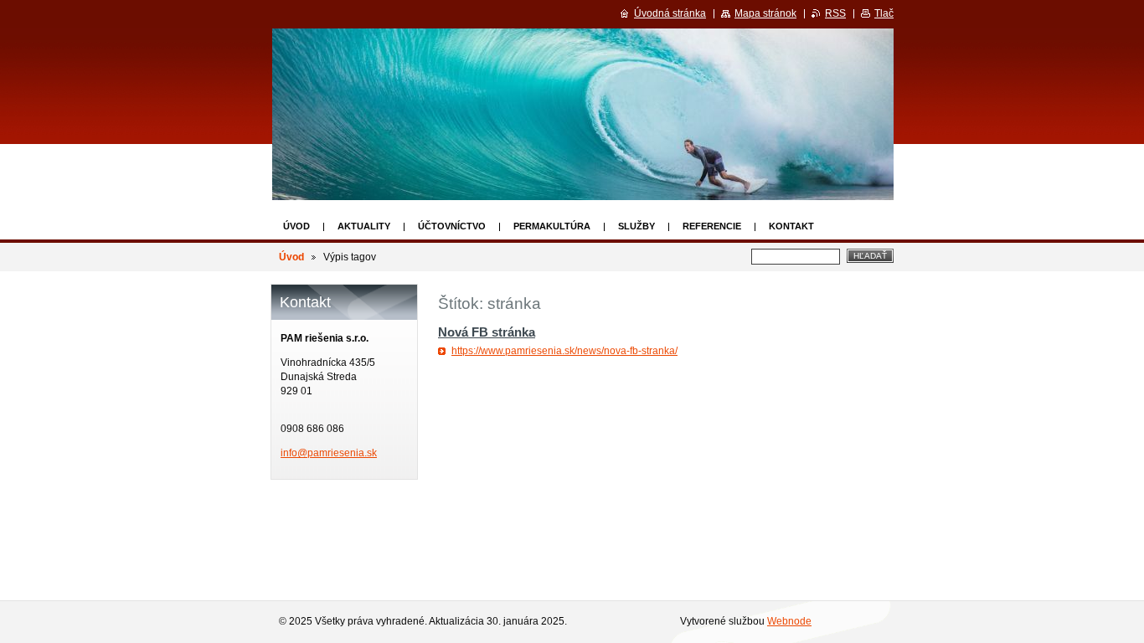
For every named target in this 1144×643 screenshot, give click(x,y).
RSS (835, 13)
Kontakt (791, 226)
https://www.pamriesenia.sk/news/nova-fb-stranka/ (564, 351)
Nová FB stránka (486, 332)
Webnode (789, 621)
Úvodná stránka (670, 13)
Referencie (712, 226)
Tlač (884, 13)
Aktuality (364, 226)
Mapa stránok (765, 13)
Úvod (296, 226)
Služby (636, 226)
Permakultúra (551, 226)
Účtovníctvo (452, 226)
